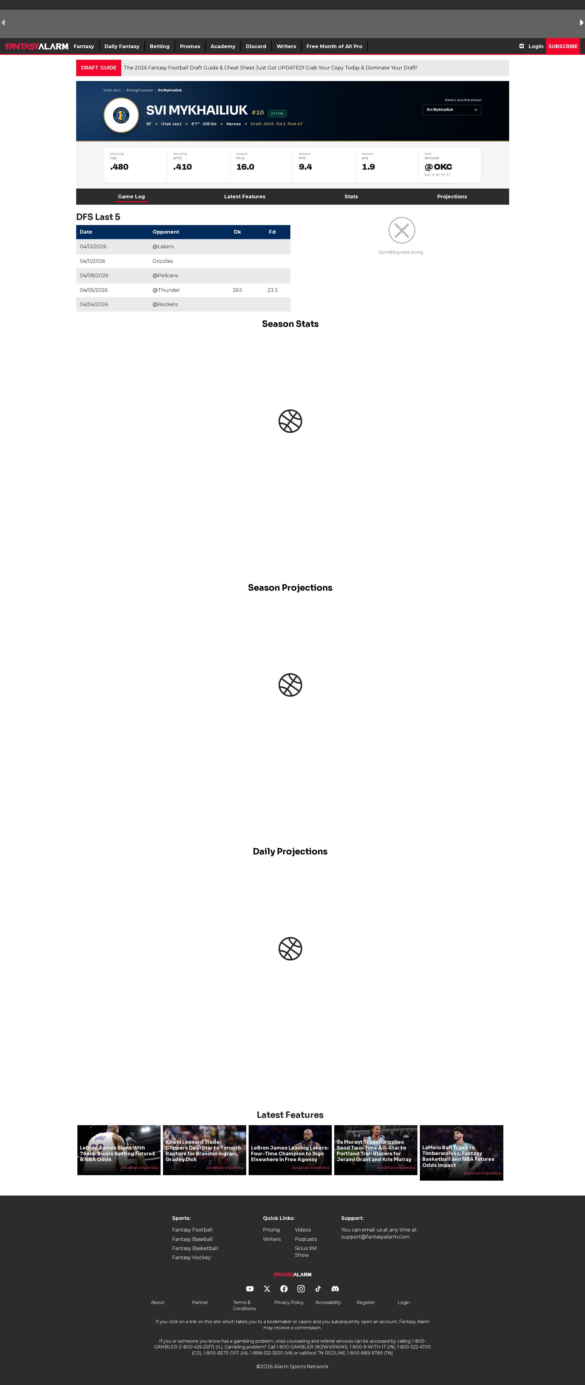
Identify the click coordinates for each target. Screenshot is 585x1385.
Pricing (271, 1230)
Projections (452, 197)
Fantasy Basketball (195, 1248)
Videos (303, 1230)
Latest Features (244, 197)
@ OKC (438, 167)
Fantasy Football (192, 1230)
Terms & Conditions (244, 1305)
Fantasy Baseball (192, 1239)
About (157, 1302)
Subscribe (563, 46)
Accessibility (328, 1302)
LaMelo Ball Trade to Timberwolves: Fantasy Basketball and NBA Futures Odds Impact (458, 1156)
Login (536, 46)
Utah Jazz (112, 90)
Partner (200, 1302)
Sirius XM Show (306, 1251)
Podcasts (306, 1239)
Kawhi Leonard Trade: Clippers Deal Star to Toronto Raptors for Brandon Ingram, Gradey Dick (203, 1151)
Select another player (463, 100)
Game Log (131, 197)
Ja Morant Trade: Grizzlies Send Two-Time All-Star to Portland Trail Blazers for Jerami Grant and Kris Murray (374, 1151)
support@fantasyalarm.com (375, 1237)
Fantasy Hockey (191, 1257)
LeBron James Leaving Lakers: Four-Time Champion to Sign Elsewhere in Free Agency (289, 1154)
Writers (272, 1239)
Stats (351, 197)
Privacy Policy (289, 1302)
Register (365, 1302)
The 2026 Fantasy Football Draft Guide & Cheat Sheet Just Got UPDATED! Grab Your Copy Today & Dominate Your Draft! (270, 68)
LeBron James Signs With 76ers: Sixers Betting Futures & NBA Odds (117, 1154)
